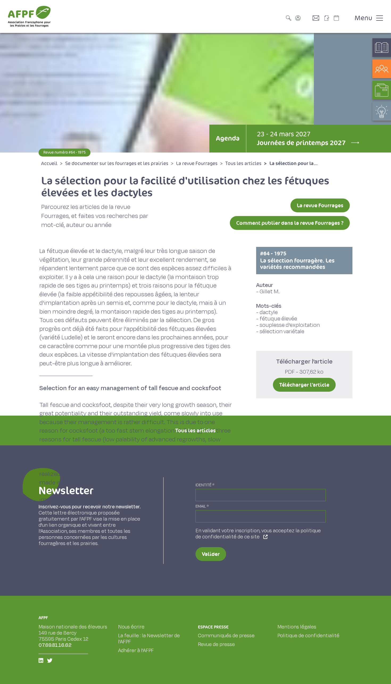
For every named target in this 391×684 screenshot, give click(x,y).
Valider (211, 554)
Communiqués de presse (226, 635)
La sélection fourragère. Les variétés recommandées (297, 260)
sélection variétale (282, 331)
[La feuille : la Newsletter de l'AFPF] (328, 18)
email (202, 506)
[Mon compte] (303, 18)
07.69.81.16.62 (55, 645)
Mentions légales (296, 626)
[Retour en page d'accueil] (29, 16)
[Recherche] (290, 18)
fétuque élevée (278, 319)
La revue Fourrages (320, 205)
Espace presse (213, 627)
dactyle (269, 312)
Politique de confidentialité (308, 635)
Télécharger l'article (304, 384)
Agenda (227, 138)
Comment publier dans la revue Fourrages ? (289, 222)
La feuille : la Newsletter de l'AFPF (149, 638)
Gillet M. (270, 291)
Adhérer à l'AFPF (136, 650)
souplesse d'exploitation (290, 325)
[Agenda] (342, 18)
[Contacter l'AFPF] (318, 18)
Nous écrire (131, 626)
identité (205, 485)
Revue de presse (216, 644)
